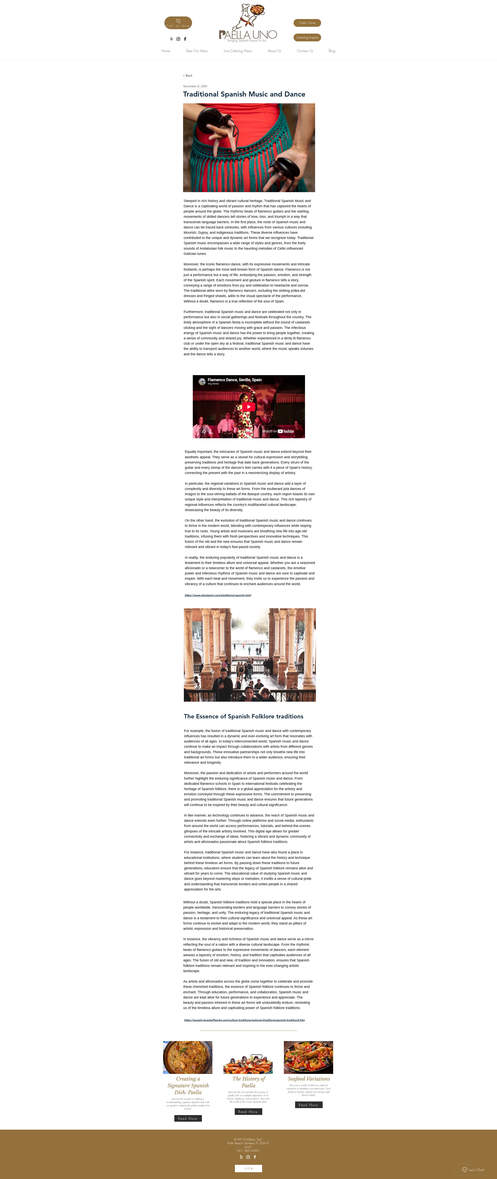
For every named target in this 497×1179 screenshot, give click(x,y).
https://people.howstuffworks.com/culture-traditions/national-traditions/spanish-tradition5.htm (244, 1020)
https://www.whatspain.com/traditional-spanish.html (218, 595)
